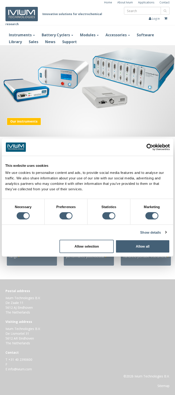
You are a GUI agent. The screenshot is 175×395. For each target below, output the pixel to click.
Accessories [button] (117, 34)
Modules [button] (88, 34)
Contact (165, 2)
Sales (33, 41)
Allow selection (87, 246)
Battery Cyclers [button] (56, 34)
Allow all (142, 246)
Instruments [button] (21, 34)
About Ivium (125, 2)
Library (15, 41)
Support (69, 41)
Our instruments (24, 121)
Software (145, 34)
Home (108, 2)
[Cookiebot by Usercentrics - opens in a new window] (150, 147)
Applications (146, 2)
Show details (150, 232)
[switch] (67, 216)
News (50, 41)
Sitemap (163, 386)
